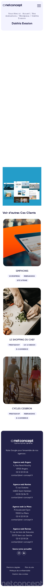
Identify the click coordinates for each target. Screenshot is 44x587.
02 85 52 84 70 (22, 494)
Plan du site (29, 567)
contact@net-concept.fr (22, 475)
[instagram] (19, 553)
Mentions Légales (13, 567)
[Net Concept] (12, 5)
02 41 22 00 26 (22, 472)
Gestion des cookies (20, 574)
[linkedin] (24, 553)
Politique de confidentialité (20, 571)
